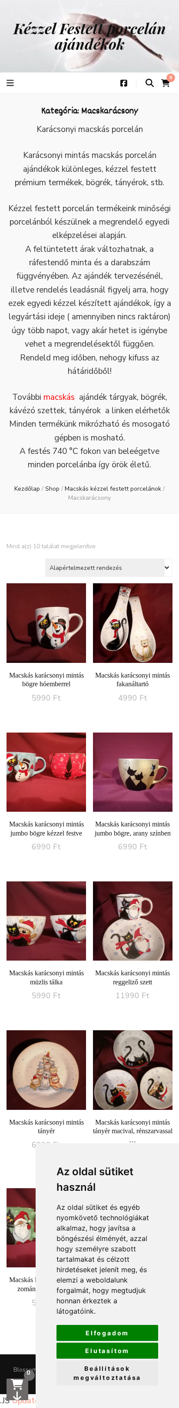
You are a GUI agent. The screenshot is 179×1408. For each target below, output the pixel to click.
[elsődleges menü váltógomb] (11, 83)
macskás (59, 397)
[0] (17, 1389)
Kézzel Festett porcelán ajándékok (89, 36)
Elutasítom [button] (107, 1350)
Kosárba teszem (46, 630)
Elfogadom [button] (107, 1333)
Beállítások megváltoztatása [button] (107, 1373)
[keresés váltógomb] (150, 83)
